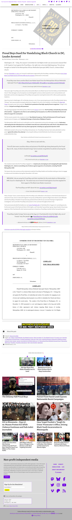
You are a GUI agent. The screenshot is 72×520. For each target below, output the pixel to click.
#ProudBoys (43, 83)
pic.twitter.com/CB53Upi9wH (48, 187)
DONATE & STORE (29, 4)
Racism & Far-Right (14, 336)
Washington (40, 342)
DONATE (7, 476)
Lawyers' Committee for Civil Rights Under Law (27, 341)
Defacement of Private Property (13, 339)
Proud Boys (13, 342)
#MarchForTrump (26, 83)
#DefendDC (35, 83)
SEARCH (59, 4)
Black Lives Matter (38, 337)
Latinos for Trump (9, 341)
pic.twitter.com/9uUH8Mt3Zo (36, 219)
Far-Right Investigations (25, 339)
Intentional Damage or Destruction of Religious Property (54, 339)
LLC (38, 341)
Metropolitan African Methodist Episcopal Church (50, 341)
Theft (28, 342)
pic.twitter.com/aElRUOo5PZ (39, 156)
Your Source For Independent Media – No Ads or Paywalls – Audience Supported (18, 1)
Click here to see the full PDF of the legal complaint (17, 229)
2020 (10, 337)
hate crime (33, 339)
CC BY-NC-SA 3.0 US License (50, 513)
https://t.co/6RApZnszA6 (50, 216)
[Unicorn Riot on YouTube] (61, 1)
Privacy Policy (36, 515)
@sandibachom (38, 216)
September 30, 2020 (51, 222)
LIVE (38, 4)
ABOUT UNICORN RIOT (58, 469)
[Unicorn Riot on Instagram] (59, 1)
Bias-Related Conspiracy (28, 337)
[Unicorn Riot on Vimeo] (64, 1)
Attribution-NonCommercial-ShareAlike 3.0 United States (25, 513)
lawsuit (36, 109)
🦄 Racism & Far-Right (36, 48)
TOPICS (44, 4)
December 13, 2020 (46, 86)
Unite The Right (33, 342)
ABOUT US (51, 4)
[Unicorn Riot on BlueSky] (51, 1)
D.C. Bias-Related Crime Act (48, 337)
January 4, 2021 (44, 191)
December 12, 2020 (14, 73)
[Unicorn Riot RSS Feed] (69, 1)
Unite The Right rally (34, 205)
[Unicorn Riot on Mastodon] (49, 1)
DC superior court (58, 337)
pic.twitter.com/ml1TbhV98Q (56, 83)
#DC (19, 83)
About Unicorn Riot (13, 506)
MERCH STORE (56, 467)
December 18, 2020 (44, 159)
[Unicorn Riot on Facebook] (54, 1)
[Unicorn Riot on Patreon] (67, 1)
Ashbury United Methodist (17, 337)
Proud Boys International (21, 342)
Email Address (7, 487)
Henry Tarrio (38, 339)
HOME (21, 4)
